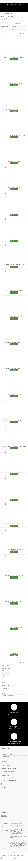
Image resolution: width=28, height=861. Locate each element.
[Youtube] (5, 816)
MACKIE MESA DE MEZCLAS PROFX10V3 (14, 368)
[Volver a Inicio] (1, 14)
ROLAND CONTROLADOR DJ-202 (14, 394)
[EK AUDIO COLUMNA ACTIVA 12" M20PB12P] (14, 409)
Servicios (4, 761)
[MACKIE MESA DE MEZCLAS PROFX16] (14, 280)
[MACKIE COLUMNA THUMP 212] (14, 228)
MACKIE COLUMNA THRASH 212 (14, 109)
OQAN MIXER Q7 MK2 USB (14, 187)
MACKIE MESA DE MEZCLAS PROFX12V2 (14, 342)
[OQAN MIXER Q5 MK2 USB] (14, 539)
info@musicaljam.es (11, 780)
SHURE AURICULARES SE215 (14, 161)
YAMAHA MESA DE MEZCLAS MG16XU (14, 575)
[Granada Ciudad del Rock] (14, 784)
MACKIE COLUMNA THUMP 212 (14, 239)
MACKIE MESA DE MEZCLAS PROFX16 (14, 290)
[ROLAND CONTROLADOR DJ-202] (14, 383)
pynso (14, 855)
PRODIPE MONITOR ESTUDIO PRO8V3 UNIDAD (14, 446)
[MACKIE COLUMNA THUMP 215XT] (14, 306)
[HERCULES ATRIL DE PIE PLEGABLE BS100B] (14, 124)
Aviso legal (4, 693)
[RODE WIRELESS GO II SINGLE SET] (14, 513)
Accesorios (4, 682)
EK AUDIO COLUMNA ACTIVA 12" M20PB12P (14, 420)
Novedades (4, 752)
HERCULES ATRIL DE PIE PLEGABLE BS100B (14, 135)
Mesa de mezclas (6, 673)
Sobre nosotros (5, 688)
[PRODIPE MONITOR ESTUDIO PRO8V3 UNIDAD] (14, 435)
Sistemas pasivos (6, 670)
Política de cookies (6, 698)
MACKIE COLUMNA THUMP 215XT (14, 316)
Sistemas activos (6, 668)
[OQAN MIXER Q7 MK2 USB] (14, 176)
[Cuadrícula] (2, 23)
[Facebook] (2, 816)
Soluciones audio (6, 677)
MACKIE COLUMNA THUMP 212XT (14, 627)
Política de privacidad (5, 765)
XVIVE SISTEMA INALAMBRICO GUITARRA (14, 498)
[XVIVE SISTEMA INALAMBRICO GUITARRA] (14, 487)
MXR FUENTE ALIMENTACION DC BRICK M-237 (14, 472)
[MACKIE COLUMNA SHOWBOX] (14, 642)
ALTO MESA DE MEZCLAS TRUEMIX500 (14, 264)
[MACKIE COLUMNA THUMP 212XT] (14, 616)
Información (5, 685)
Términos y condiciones (7, 695)
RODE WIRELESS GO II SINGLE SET (14, 524)
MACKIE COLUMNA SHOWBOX (14, 653)
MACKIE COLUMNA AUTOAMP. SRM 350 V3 (14, 213)
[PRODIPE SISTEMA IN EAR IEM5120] (14, 591)
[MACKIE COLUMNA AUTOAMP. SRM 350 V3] (14, 202)
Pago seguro (5, 691)
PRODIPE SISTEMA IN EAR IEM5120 (14, 601)
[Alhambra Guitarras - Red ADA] (14, 783)
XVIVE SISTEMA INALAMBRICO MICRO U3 (14, 83)
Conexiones (5, 675)
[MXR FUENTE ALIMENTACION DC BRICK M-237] (14, 461)
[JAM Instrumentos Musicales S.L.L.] (15, 7)
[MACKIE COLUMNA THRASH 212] (14, 98)
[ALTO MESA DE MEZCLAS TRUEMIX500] (14, 254)
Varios (3, 680)
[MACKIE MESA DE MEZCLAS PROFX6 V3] (14, 46)
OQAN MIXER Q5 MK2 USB (14, 549)
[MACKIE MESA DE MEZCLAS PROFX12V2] (14, 331)
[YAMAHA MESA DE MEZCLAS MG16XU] (14, 565)
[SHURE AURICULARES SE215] (14, 150)
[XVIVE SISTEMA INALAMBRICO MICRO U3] (14, 72)
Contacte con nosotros (7, 754)
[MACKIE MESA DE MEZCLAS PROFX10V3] (14, 357)
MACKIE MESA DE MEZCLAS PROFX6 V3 (14, 57)
